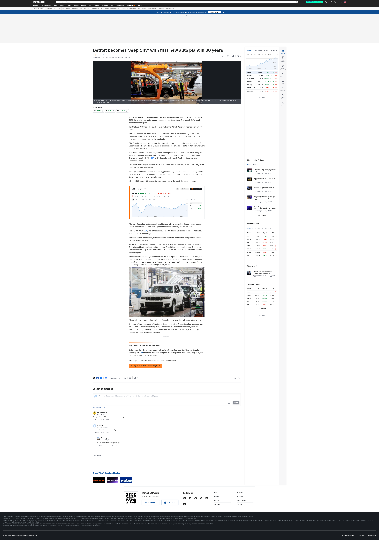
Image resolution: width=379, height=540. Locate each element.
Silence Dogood (102, 412)
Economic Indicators (77, 8)
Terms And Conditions (347, 535)
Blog (215, 492)
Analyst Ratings (152, 8)
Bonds (266, 50)
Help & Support (242, 500)
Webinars (251, 266)
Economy (86, 8)
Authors (239, 504)
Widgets (217, 504)
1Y (146, 199)
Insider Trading (105, 8)
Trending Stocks (253, 285)
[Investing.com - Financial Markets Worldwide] (40, 2)
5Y (150, 199)
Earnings (123, 8)
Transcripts (161, 8)
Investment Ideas (131, 8)
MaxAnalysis (105, 438)
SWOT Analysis (142, 8)
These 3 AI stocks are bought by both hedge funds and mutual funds (265, 170)
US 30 (249, 72)
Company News (114, 8)
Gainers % (260, 228)
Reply (97, 420)
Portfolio (217, 500)
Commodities (57, 8)
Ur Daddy (100, 425)
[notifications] (341, 2)
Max (154, 199)
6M (143, 199)
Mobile (216, 496)
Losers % (268, 228)
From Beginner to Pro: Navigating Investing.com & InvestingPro (262, 272)
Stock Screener (120, 5)
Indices (249, 50)
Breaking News (38, 8)
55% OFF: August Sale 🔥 (314, 2)
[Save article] (228, 56)
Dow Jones (250, 78)
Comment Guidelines (99, 407)
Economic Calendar (107, 5)
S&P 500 (249, 81)
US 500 (249, 75)
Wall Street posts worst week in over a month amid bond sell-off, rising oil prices (265, 198)
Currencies (49, 8)
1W (136, 199)
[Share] (223, 56)
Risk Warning (372, 535)
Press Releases (170, 8)
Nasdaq (249, 84)
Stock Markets (66, 8)
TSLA (145, 231)
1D (133, 199)
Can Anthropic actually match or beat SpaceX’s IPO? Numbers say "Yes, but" (265, 207)
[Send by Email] (130, 377)
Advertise (240, 496)
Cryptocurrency (95, 8)
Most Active (250, 228)
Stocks (273, 50)
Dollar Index (250, 91)
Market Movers (253, 223)
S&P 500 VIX (251, 88)
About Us (240, 492)
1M (139, 199)
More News (261, 215)
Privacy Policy (361, 535)
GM (152, 158)
